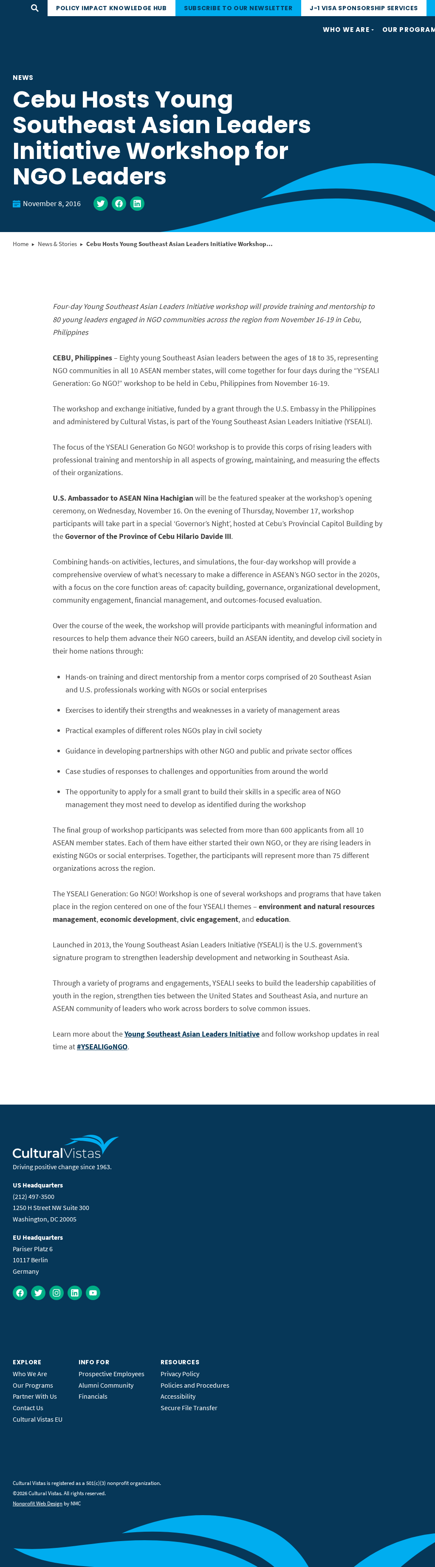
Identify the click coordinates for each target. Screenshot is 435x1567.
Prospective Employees (111, 1373)
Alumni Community (106, 1385)
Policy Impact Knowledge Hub (111, 8)
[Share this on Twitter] (100, 203)
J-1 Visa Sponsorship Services (364, 8)
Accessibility (178, 1396)
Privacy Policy (180, 1373)
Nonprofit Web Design (37, 1503)
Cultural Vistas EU (37, 1419)
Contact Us (28, 1407)
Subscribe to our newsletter (238, 8)
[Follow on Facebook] (20, 1293)
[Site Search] (34, 8)
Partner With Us (35, 1396)
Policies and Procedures (195, 1385)
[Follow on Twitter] (38, 1293)
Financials (93, 1396)
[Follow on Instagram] (56, 1293)
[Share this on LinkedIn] (137, 203)
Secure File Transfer (189, 1407)
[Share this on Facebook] (119, 203)
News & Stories (57, 244)
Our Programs (33, 1385)
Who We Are (30, 1373)
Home (20, 244)
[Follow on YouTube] (93, 1293)
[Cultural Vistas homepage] (66, 1155)
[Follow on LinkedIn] (75, 1293)
